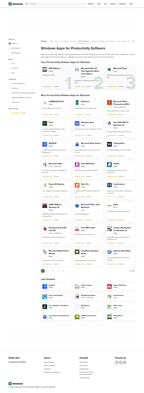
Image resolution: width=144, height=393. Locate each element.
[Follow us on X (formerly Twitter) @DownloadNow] (120, 362)
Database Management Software (21, 97)
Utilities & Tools (126, 41)
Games (56, 41)
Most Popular (16, 48)
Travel (118, 41)
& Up (23, 113)
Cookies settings (85, 378)
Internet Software (64, 41)
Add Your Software (49, 365)
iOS (105, 4)
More (131, 4)
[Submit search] (26, 3)
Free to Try (15, 68)
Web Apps (122, 4)
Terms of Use (84, 365)
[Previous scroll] (51, 41)
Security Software (110, 41)
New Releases (16, 53)
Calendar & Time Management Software (24, 93)
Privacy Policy (84, 362)
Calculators (15, 88)
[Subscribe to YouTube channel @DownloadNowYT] (124, 362)
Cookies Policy (84, 369)
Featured (14, 43)
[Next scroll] (133, 41)
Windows (91, 4)
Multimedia (73, 41)
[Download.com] (16, 3)
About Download (49, 362)
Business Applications (18, 83)
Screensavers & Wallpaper (98, 41)
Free (13, 63)
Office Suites (15, 102)
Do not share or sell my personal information (87, 373)
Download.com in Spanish (52, 372)
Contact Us (47, 369)
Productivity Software (83, 41)
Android (112, 4)
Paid (13, 73)
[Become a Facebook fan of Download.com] (116, 362)
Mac (99, 4)
